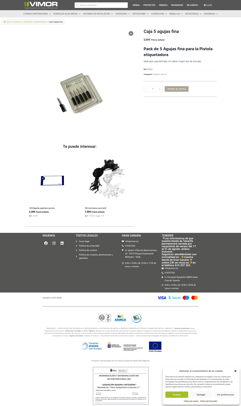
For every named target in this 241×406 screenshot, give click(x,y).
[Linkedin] (62, 243)
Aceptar (177, 394)
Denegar (201, 394)
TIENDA (136, 5)
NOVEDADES (177, 5)
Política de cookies (191, 401)
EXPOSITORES (139, 14)
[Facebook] (45, 243)
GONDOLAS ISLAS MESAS (65, 14)
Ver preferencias (225, 394)
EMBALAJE (174, 14)
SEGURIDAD (209, 14)
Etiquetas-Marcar (159, 74)
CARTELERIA (121, 14)
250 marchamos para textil (95, 208)
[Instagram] (53, 243)
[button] (235, 371)
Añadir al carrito (176, 88)
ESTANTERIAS (191, 14)
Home (8, 22)
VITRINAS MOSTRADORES (35, 14)
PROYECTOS (149, 5)
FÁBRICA (163, 5)
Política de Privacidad (208, 401)
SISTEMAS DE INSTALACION (96, 14)
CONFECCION (157, 14)
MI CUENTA (192, 5)
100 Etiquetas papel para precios (42, 208)
